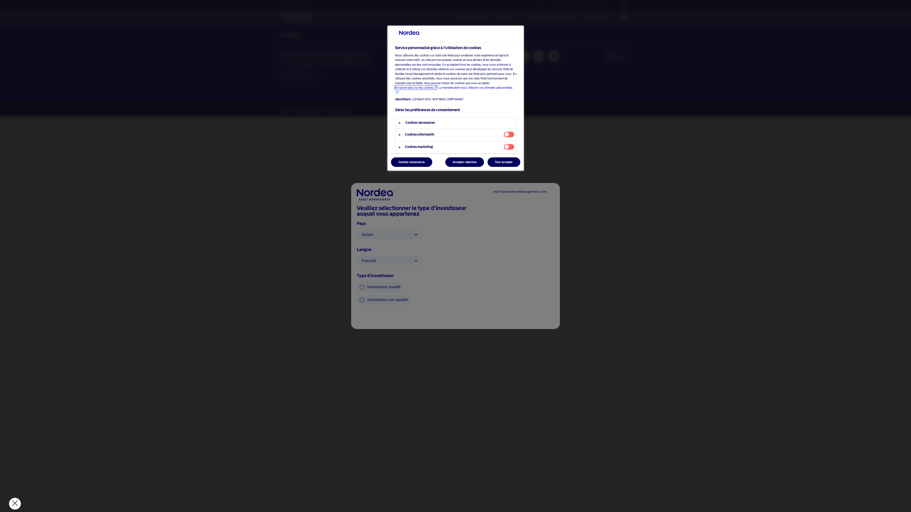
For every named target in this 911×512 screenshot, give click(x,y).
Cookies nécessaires (411, 162)
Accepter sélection (465, 162)
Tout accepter (504, 162)
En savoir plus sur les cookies (414, 87)
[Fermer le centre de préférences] (15, 504)
